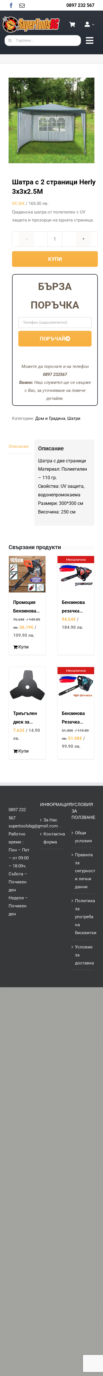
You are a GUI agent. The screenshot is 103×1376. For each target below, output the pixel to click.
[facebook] (11, 5)
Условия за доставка (83, 955)
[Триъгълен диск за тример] (27, 685)
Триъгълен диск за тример (25, 722)
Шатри (73, 418)
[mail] (22, 5)
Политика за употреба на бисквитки (83, 916)
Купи (55, 259)
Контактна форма (51, 838)
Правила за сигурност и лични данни (83, 870)
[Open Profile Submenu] (92, 24)
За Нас (50, 820)
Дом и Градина (50, 418)
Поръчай (52, 339)
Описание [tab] (19, 446)
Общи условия (83, 836)
